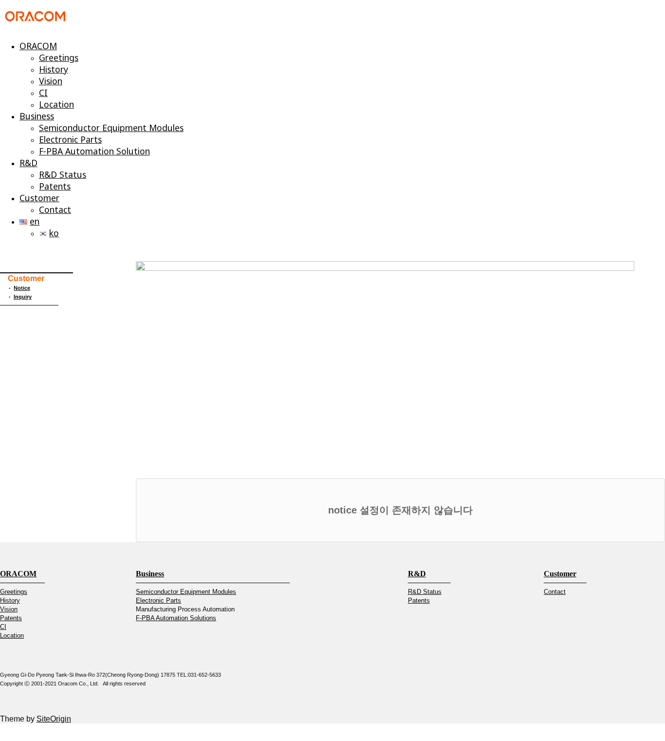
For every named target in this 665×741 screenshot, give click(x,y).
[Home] (35, 20)
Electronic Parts (70, 139)
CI (43, 92)
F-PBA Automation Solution (94, 151)
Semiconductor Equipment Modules (111, 127)
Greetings (58, 57)
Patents (55, 186)
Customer (39, 198)
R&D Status (62, 174)
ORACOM (38, 46)
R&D (28, 163)
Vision (50, 81)
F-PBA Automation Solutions (176, 618)
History (53, 69)
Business (36, 116)
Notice (22, 288)
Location (56, 104)
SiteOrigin (54, 719)
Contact (55, 209)
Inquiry (23, 297)
